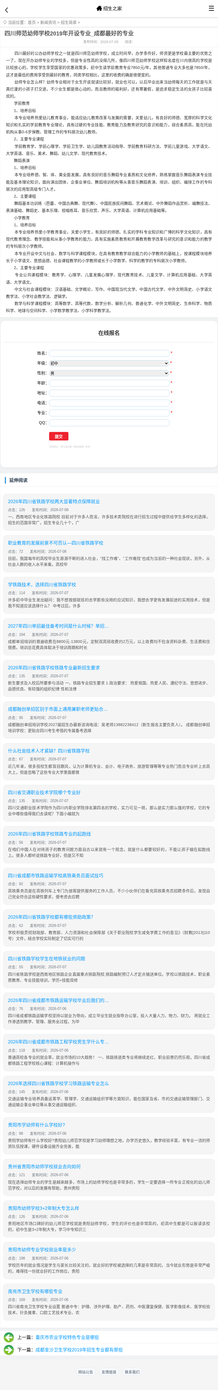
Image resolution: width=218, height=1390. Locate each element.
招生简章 (69, 22)
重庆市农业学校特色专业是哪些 (67, 1337)
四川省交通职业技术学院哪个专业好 (44, 792)
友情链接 (109, 1372)
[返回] (6, 10)
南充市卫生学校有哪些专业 (35, 1291)
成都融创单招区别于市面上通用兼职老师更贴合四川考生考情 (59, 709)
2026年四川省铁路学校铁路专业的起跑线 (49, 834)
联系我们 (132, 1372)
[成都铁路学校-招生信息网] (109, 8)
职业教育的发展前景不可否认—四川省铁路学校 (55, 543)
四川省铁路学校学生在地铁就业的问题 (46, 958)
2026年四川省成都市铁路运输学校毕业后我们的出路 (59, 1000)
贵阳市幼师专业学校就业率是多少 (42, 1249)
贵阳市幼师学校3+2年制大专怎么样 (43, 1208)
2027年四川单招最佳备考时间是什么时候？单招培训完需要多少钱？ (59, 626)
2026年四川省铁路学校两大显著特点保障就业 (54, 501)
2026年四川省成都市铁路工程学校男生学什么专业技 (59, 1041)
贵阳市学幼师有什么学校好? (36, 1125)
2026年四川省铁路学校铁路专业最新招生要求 (54, 667)
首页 (32, 22)
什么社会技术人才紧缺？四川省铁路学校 (49, 750)
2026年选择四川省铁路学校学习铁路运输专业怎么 (58, 1083)
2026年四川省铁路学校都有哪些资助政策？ (51, 917)
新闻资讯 (48, 22)
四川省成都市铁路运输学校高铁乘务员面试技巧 (55, 875)
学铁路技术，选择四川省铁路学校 (42, 584)
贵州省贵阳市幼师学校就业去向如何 (44, 1166)
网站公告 (85, 1372)
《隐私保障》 (78, 447)
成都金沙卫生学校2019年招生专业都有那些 (79, 1349)
